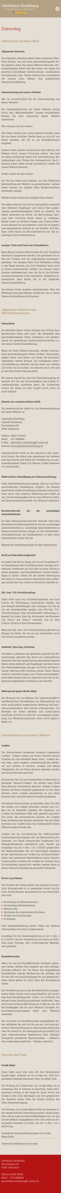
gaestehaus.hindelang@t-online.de (29, 442)
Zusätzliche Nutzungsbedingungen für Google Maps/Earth (26, 1135)
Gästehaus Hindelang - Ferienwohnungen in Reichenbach (19, 9)
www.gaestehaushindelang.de (27, 445)
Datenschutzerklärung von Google (19, 1143)
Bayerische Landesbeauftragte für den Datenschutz (29, 544)
